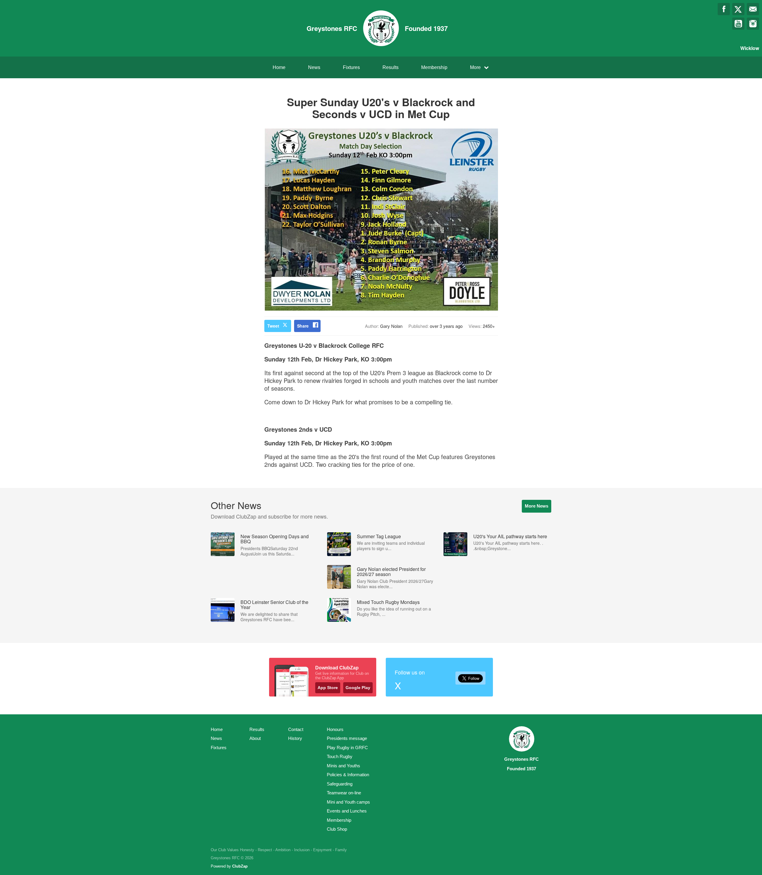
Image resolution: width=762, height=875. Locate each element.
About (255, 738)
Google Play (358, 687)
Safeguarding (339, 783)
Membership (434, 67)
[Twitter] (738, 9)
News (314, 67)
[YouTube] (738, 24)
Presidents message (347, 738)
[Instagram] (753, 24)
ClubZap (240, 866)
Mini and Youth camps (348, 801)
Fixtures (351, 67)
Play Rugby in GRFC (347, 747)
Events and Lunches (347, 810)
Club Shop (337, 829)
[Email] (753, 9)
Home (279, 67)
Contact (295, 729)
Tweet (273, 326)
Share (303, 326)
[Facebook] (724, 9)
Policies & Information (348, 774)
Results (390, 67)
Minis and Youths (343, 765)
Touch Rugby (339, 756)
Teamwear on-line (344, 792)
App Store (328, 687)
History (295, 738)
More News (536, 505)
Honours (335, 729)
